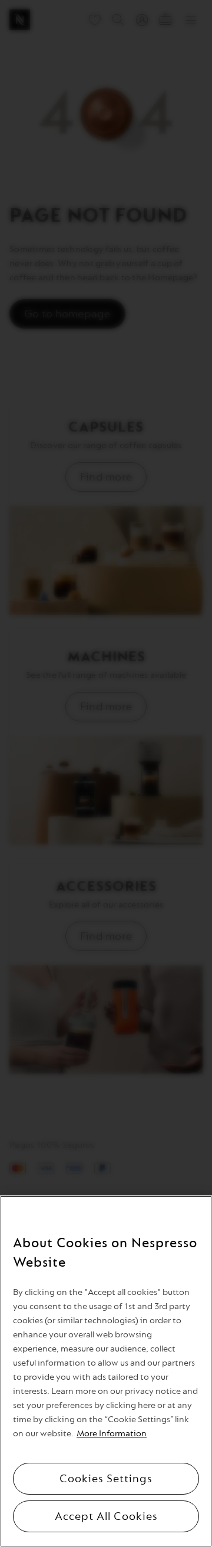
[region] (106, 1371)
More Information (112, 1433)
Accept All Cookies (106, 1516)
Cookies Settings (106, 1479)
